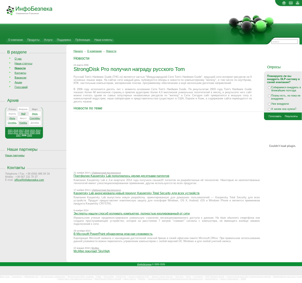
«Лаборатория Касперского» (106, 173)
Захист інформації (229, 279)
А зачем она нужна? (283, 108)
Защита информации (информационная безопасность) (175, 279)
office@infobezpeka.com (29, 179)
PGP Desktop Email (215, 276)
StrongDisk (109, 276)
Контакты (20, 72)
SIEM (243, 279)
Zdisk (99, 276)
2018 (15, 130)
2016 (26, 130)
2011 (21, 133)
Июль (12, 118)
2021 (10, 130)
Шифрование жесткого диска (287, 276)
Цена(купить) (211, 279)
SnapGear (17, 276)
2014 (38, 130)
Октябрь (12, 123)
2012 (15, 133)
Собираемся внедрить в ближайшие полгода (286, 89)
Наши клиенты (103, 39)
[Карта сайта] (297, 4)
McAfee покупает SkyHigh (92, 251)
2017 (21, 130)
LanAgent (198, 276)
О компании (15, 39)
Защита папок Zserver (162, 276)
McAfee (95, 248)
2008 (37, 133)
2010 (26, 133)
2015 (32, 130)
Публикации (82, 39)
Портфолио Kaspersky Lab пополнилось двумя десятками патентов (121, 175)
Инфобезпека (144, 264)
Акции (18, 82)
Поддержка (64, 39)
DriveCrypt (121, 276)
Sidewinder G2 (31, 276)
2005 (29, 135)
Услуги (48, 39)
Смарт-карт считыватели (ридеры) (75, 279)
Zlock (188, 276)
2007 (18, 135)
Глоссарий (21, 87)
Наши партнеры (22, 149)
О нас (18, 58)
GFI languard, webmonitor (53, 276)
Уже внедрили (280, 103)
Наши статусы (23, 63)
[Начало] (26, 14)
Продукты (33, 39)
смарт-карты (129, 279)
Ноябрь (23, 123)
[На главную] (284, 4)
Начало (78, 51)
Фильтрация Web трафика (81, 276)
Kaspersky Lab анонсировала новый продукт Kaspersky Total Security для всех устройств (136, 193)
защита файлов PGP (139, 276)
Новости (111, 51)
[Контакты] (290, 4)
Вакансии (20, 77)
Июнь (35, 114)
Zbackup (179, 276)
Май (23, 114)
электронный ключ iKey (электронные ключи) (248, 276)
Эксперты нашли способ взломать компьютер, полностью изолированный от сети (132, 213)
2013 (10, 133)
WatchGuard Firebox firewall (108, 279)
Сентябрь (35, 118)
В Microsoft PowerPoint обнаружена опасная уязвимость (113, 233)
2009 (32, 133)
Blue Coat (5, 276)
